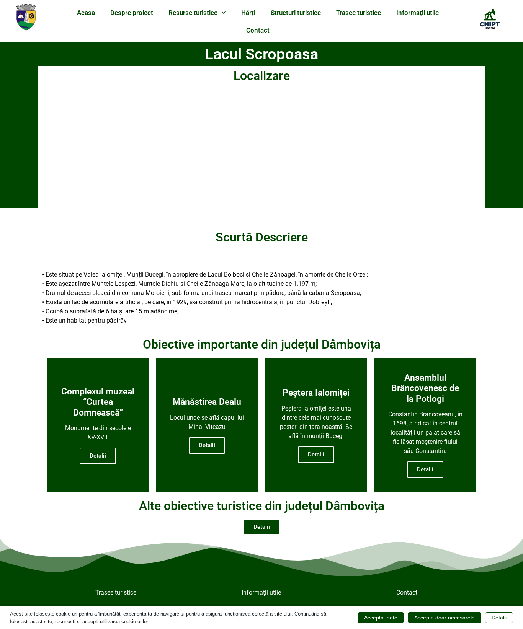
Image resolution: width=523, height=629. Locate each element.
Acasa (86, 12)
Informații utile (417, 12)
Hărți (248, 12)
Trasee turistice (358, 12)
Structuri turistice (296, 12)
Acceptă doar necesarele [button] (444, 617)
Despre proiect (131, 12)
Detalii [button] (499, 617)
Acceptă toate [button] (380, 617)
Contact (258, 30)
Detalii (98, 455)
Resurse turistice (192, 12)
